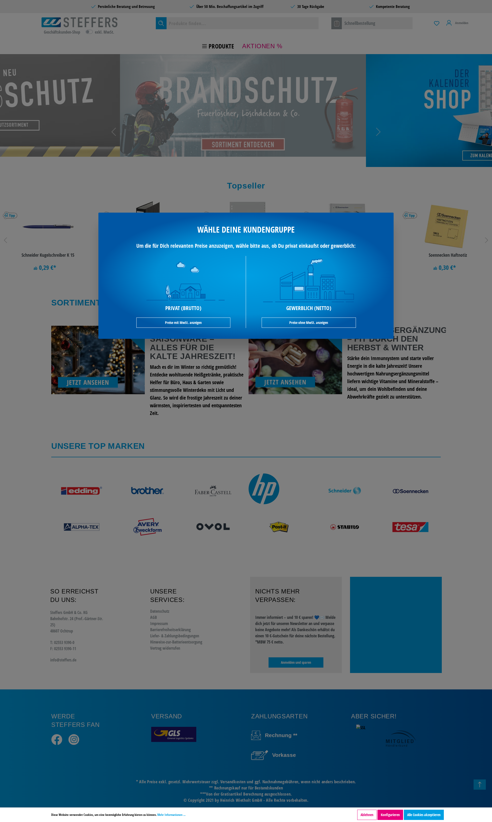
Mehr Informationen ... (171, 815)
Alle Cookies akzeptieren (423, 814)
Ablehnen (367, 814)
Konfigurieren (390, 814)
